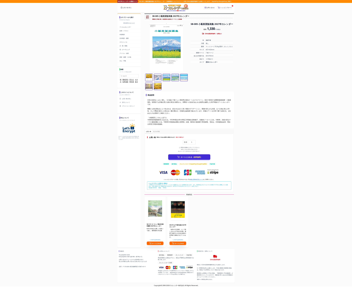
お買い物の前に (127, 7)
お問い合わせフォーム (125, 259)
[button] (224, 7)
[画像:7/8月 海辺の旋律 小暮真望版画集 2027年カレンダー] (184, 77)
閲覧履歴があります (129, 23)
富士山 (131, 80)
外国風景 (122, 34)
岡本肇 (131, 82)
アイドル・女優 (124, 53)
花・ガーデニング (125, 49)
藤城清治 (125, 80)
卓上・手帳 (123, 61)
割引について (126, 102)
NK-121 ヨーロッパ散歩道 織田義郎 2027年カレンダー (155, 225)
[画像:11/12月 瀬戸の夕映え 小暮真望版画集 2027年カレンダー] (149, 77)
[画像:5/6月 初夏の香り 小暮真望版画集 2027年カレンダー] (175, 77)
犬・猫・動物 (123, 46)
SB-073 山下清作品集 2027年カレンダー (177, 226)
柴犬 (136, 82)
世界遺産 (125, 82)
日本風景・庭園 (124, 38)
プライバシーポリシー (128, 106)
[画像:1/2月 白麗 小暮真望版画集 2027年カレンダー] (158, 77)
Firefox (164, 187)
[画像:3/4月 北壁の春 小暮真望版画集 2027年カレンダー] (166, 77)
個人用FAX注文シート (197, 179)
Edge (159, 187)
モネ (136, 80)
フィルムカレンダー (125, 27)
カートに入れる (191, 157)
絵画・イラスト (124, 31)
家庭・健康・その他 (125, 57)
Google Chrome (153, 187)
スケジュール (123, 42)
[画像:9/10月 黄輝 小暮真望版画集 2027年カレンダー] (149, 86)
